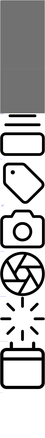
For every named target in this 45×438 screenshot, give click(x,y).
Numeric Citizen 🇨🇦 (2, 113)
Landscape (2, 205)
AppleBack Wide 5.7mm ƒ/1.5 (3, 296)
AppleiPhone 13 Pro (2, 251)
